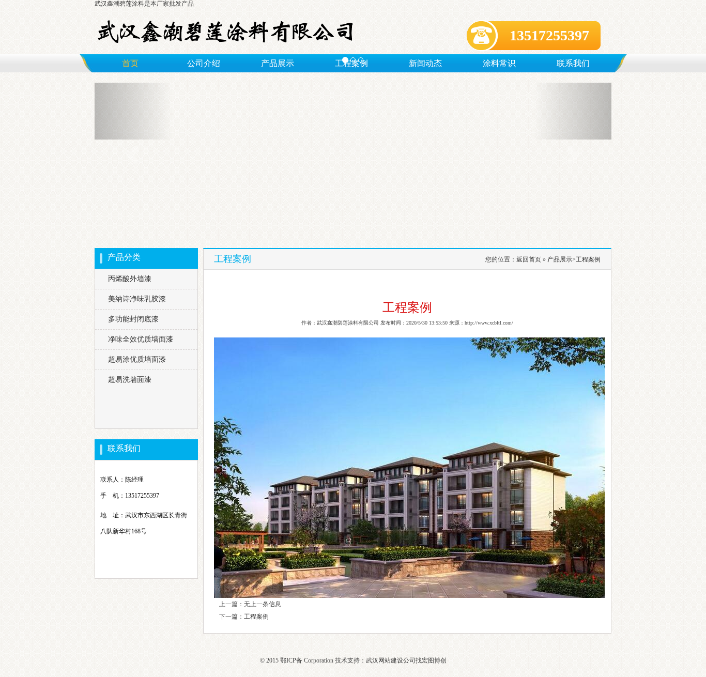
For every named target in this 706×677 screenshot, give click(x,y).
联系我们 (573, 63)
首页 (130, 63)
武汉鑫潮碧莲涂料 (119, 3)
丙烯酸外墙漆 (129, 279)
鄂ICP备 (291, 660)
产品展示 (559, 259)
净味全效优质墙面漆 (140, 339)
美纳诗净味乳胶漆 (137, 299)
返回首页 (528, 259)
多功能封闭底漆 (133, 319)
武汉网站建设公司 (391, 660)
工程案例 (588, 259)
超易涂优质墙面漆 (137, 359)
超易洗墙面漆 (129, 379)
